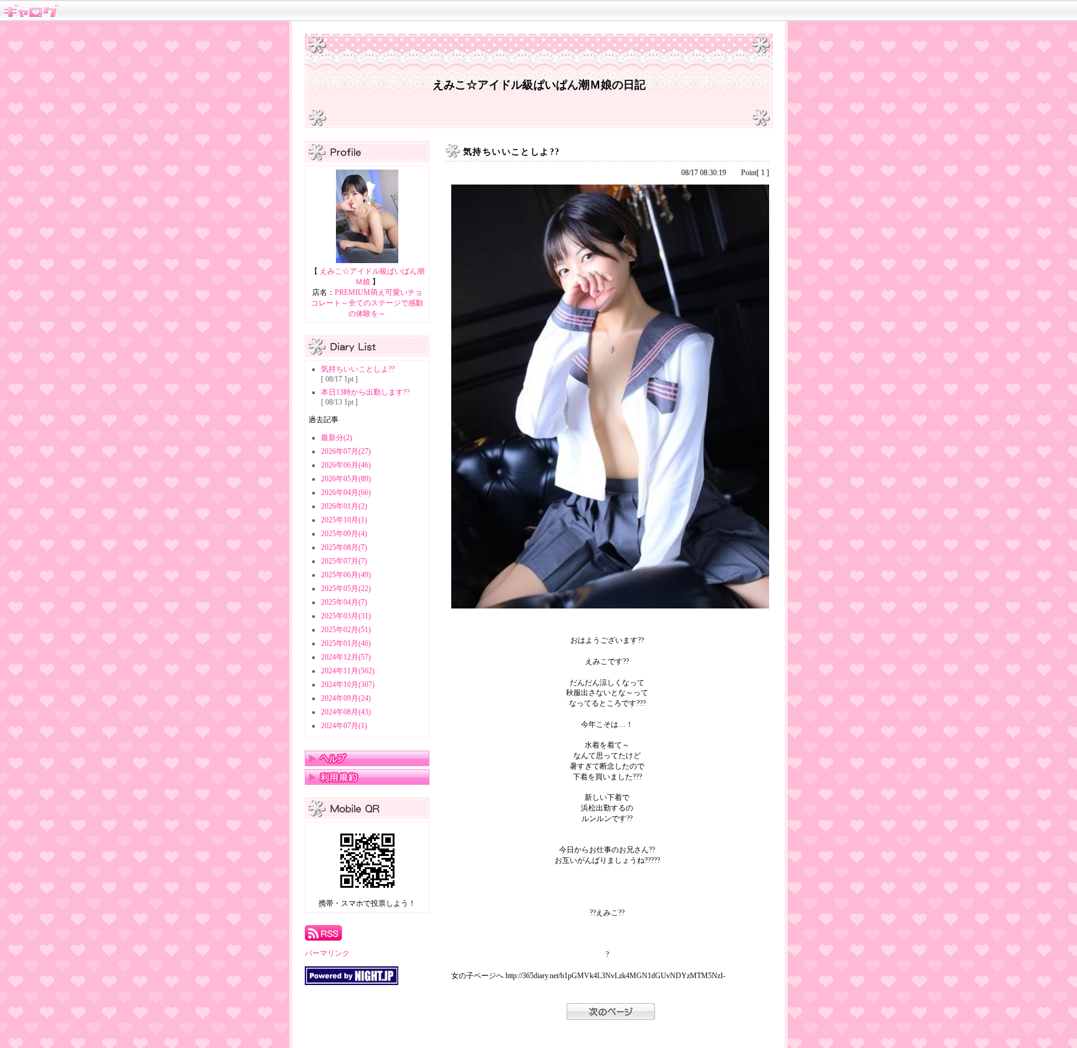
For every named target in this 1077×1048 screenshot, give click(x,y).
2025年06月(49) (346, 574)
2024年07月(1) (344, 725)
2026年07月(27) (346, 451)
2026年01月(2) (344, 506)
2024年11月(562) (348, 670)
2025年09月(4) (344, 533)
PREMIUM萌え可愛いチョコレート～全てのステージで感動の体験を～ (367, 303)
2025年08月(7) (344, 547)
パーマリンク (327, 953)
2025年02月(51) (346, 629)
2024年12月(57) (346, 657)
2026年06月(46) (346, 465)
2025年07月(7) (344, 561)
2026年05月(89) (346, 478)
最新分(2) (336, 437)
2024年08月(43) (346, 712)
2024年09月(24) (346, 698)
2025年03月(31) (346, 616)
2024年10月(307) (348, 684)
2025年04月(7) (344, 602)
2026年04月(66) (346, 492)
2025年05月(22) (346, 588)
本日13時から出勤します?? (365, 392)
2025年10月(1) (344, 520)
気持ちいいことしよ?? (358, 369)
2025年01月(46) (346, 643)
